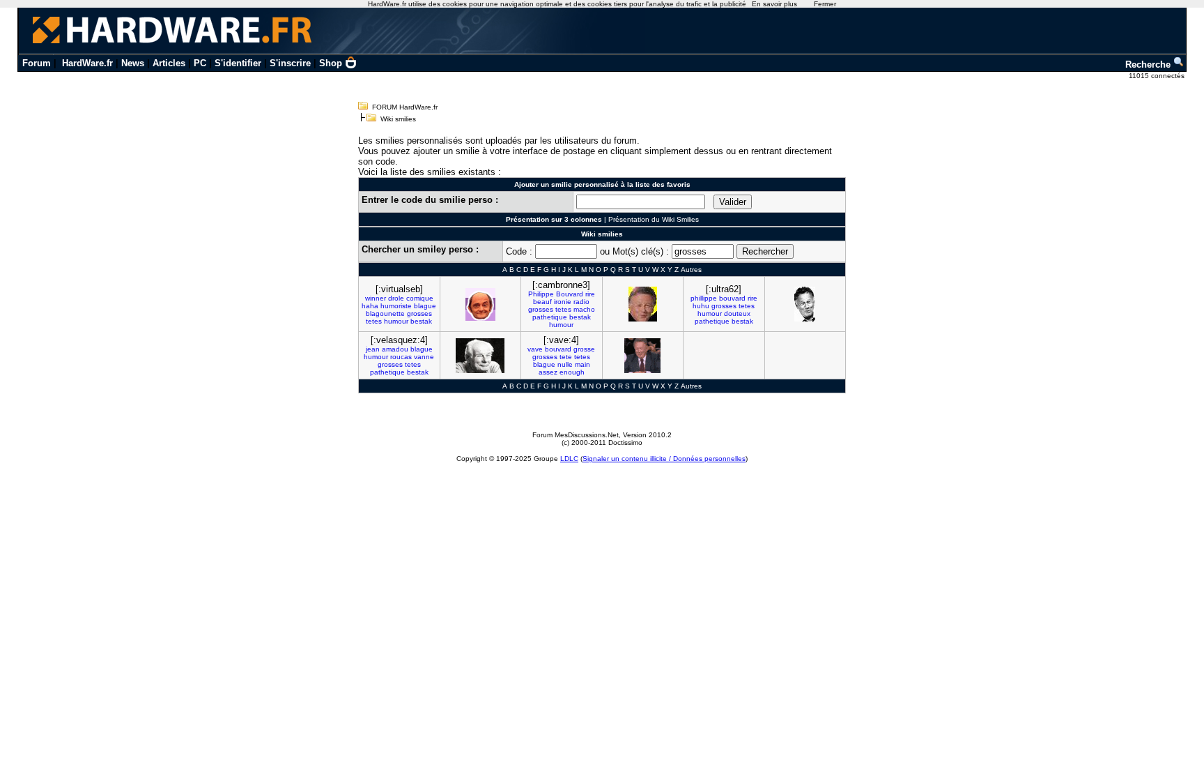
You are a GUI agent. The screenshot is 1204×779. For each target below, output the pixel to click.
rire (590, 294)
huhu (701, 306)
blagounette (385, 313)
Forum (36, 63)
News (132, 63)
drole (396, 298)
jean (373, 349)
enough (572, 372)
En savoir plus (774, 4)
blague (425, 306)
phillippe (703, 298)
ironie (562, 301)
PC (200, 63)
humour (396, 321)
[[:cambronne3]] (642, 304)
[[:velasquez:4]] (480, 355)
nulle (565, 364)
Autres (691, 269)
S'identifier (238, 63)
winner (375, 298)
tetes (374, 321)
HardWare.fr (87, 63)
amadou (395, 349)
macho (584, 309)
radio (581, 301)
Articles (169, 63)
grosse (584, 349)
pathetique (549, 317)
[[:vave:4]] (642, 355)
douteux (737, 313)
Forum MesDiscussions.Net (575, 435)
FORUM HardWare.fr (405, 107)
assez (548, 372)
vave (535, 349)
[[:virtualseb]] (480, 304)
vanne (424, 357)
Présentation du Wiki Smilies (653, 219)
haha (370, 306)
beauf (542, 301)
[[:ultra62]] (804, 304)
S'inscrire (290, 63)
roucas (401, 357)
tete (565, 357)
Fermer (825, 4)
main (582, 364)
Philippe (541, 294)
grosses (419, 313)
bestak (421, 321)
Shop (330, 63)
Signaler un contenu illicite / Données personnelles (664, 458)
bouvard (732, 298)
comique (419, 298)
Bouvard (569, 294)
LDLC (569, 458)
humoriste (396, 306)
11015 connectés (1158, 76)
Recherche (1149, 64)
